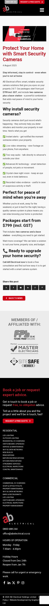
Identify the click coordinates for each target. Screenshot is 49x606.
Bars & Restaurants (12, 494)
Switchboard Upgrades (13, 444)
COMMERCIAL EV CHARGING (14, 483)
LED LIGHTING (8, 435)
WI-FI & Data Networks (13, 450)
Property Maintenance (13, 489)
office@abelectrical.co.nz (16, 533)
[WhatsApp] (35, 287)
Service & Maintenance (13, 447)
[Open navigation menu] (42, 10)
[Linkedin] (28, 287)
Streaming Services (12, 464)
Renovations (8, 455)
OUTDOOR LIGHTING (11, 438)
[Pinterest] (42, 287)
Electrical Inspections (13, 466)
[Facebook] (13, 287)
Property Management (13, 506)
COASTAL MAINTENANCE (13, 469)
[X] (6, 287)
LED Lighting (8, 497)
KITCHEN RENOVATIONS (12, 461)
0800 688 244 (10, 528)
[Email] (20, 287)
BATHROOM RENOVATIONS (13, 458)
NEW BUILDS (8, 452)
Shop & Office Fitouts (12, 486)
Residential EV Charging (14, 441)
